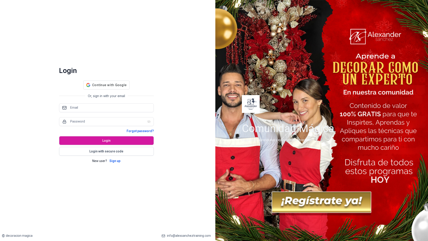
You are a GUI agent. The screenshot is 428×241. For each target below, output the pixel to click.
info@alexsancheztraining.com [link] (189, 235)
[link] (17, 235)
